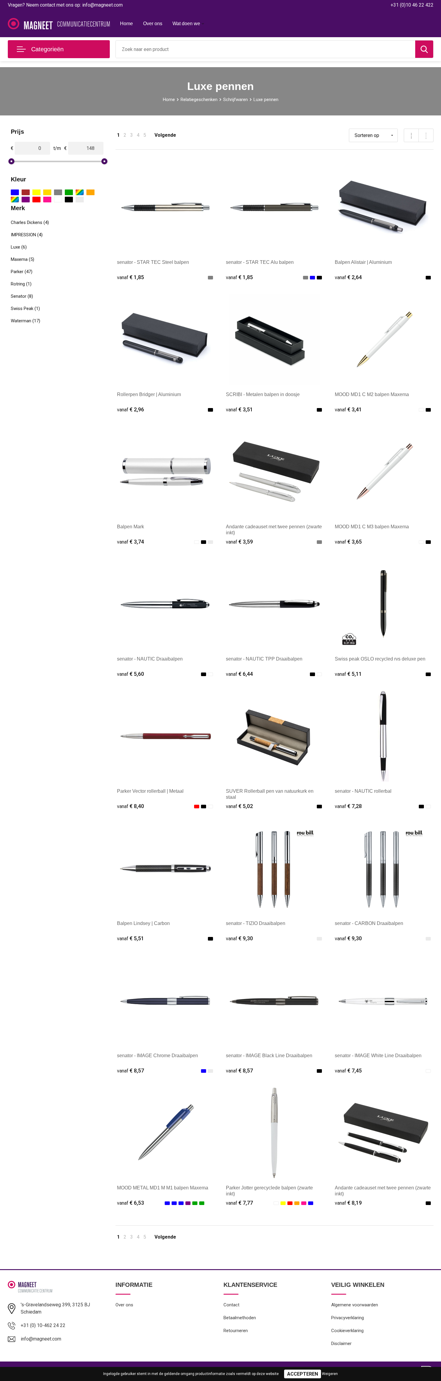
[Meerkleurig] (80, 192)
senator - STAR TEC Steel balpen (153, 262)
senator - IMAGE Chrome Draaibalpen (157, 1055)
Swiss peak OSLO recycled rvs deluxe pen (380, 658)
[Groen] (69, 192)
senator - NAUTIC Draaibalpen (150, 658)
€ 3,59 (239, 541)
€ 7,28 (348, 806)
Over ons (152, 23)
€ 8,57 (130, 1070)
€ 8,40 (130, 806)
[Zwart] (69, 199)
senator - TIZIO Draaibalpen (255, 923)
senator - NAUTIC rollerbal (363, 791)
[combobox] (265, 49)
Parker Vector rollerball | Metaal (150, 791)
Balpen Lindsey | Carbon (143, 923)
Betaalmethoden (240, 1317)
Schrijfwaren (235, 99)
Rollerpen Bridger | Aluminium (149, 394)
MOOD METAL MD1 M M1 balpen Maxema (162, 1187)
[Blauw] (15, 192)
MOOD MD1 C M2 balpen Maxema (372, 394)
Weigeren (330, 1374)
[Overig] (15, 199)
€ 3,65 (348, 541)
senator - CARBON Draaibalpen (369, 923)
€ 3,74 (130, 541)
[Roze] (47, 199)
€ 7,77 (239, 1203)
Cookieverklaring (347, 1330)
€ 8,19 (348, 1203)
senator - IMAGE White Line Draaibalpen (378, 1055)
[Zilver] (80, 199)
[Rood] (36, 199)
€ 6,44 (239, 674)
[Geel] (36, 192)
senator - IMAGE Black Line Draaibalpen (269, 1055)
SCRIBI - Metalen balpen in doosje (263, 394)
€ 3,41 (348, 409)
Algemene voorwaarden (354, 1305)
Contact (231, 1305)
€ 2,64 (348, 277)
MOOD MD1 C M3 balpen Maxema (372, 526)
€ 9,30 (239, 938)
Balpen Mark (130, 526)
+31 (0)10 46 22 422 (412, 5)
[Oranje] (90, 192)
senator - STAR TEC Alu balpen (260, 262)
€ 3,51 (239, 409)
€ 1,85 (130, 277)
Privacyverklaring (347, 1317)
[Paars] (26, 199)
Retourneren (236, 1330)
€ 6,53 (130, 1203)
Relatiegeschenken (199, 99)
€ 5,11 (348, 674)
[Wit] (58, 199)
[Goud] (47, 192)
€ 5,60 (130, 674)
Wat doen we (186, 23)
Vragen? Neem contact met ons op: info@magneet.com (65, 5)
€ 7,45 (348, 1070)
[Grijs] (58, 192)
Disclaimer (341, 1343)
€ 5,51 (130, 938)
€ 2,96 (130, 409)
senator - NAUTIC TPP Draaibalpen (264, 658)
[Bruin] (26, 192)
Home (126, 23)
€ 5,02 (239, 806)
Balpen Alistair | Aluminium (363, 262)
